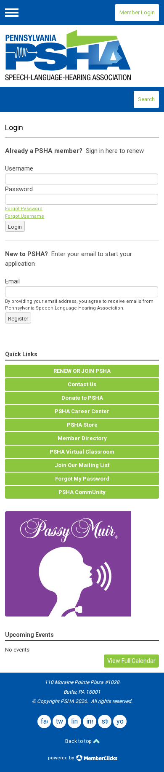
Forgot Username (24, 216)
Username (19, 168)
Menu (12, 12)
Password (19, 189)
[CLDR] (82, 56)
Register (18, 318)
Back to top (79, 741)
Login (15, 227)
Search (146, 99)
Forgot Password (23, 208)
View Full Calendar (131, 660)
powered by (61, 758)
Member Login (137, 12)
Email (12, 281)
